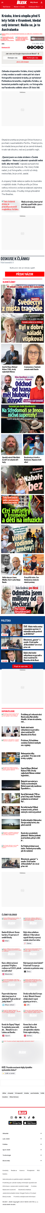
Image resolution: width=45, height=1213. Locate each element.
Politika (4, 635)
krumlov (5, 1097)
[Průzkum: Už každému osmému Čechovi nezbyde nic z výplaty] (11, 744)
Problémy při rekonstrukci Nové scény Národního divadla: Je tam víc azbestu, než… (31, 718)
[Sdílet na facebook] (28, 47)
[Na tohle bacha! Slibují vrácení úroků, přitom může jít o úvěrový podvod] (11, 811)
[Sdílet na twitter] (32, 47)
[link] (11, 1117)
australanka (34, 1093)
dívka (4, 1093)
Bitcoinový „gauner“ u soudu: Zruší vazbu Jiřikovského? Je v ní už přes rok (33, 643)
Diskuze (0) (6, 47)
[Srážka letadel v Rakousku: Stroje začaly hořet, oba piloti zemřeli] (11, 824)
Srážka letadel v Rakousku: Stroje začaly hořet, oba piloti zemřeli (31, 822)
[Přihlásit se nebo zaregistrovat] (41, 2)
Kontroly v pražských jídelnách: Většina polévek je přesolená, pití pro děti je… (31, 837)
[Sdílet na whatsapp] (38, 47)
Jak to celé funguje (22, 62)
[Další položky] (42, 6)
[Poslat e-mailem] (41, 47)
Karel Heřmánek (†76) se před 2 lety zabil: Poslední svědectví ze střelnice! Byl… (30, 798)
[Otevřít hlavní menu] (2, 2)
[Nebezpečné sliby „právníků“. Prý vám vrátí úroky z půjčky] (11, 758)
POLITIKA (6, 620)
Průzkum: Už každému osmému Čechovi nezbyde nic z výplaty (31, 742)
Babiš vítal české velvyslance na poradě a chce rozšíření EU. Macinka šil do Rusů (33, 656)
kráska (26, 1093)
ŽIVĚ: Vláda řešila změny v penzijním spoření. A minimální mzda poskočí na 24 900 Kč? (33, 630)
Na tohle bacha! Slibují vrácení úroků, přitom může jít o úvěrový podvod (31, 809)
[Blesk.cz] (22, 2)
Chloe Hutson (14, 1097)
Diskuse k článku (15, 258)
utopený (10, 1093)
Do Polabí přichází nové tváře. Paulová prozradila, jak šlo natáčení (31, 848)
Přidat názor (24, 274)
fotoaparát (19, 1093)
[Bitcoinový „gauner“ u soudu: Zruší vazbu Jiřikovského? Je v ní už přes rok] (11, 863)
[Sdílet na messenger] (35, 47)
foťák (42, 1093)
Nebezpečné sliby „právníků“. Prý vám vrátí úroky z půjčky (30, 756)
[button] (15, 1123)
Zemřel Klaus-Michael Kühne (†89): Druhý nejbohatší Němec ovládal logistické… (30, 772)
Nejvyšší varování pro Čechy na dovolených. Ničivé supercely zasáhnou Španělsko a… (31, 785)
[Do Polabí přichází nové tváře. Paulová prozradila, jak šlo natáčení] (11, 850)
